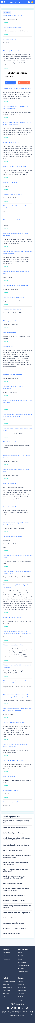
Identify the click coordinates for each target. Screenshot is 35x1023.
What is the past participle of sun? (13, 833)
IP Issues (20, 1000)
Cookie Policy (21, 997)
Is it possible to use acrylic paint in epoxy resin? (16, 821)
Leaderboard (6, 952)
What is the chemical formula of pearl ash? (16, 913)
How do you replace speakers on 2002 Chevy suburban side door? (17, 856)
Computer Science (23, 971)
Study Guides (6, 990)
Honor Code (6, 984)
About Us (20, 981)
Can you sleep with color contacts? (14, 923)
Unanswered (6, 959)
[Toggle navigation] (2, 2)
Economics (21, 975)
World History (22, 962)
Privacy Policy (22, 990)
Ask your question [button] (24, 82)
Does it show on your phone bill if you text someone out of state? (16, 839)
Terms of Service (22, 987)
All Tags (5, 956)
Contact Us (21, 984)
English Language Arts (24, 965)
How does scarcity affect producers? (14, 928)
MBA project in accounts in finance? (14, 895)
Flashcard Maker (7, 987)
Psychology (21, 968)
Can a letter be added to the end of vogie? (16, 845)
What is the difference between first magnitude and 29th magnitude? (14, 877)
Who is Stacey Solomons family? (13, 850)
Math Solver (6, 994)
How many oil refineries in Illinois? (14, 901)
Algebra (20, 952)
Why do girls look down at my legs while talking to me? (15, 870)
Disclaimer (21, 994)
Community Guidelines (9, 981)
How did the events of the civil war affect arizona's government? (16, 889)
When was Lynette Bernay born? (13, 883)
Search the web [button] (10, 82)
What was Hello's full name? (11, 918)
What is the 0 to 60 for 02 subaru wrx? (15, 828)
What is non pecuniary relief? (12, 934)
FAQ (4, 997)
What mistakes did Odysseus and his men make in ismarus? (16, 863)
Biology (20, 959)
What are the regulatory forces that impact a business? (17, 906)
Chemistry (21, 956)
